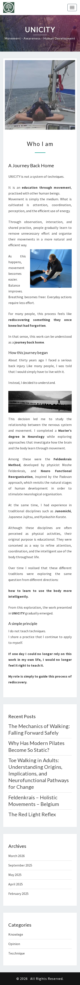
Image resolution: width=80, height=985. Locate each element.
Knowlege (15, 934)
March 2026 (16, 856)
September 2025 (20, 865)
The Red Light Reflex (32, 814)
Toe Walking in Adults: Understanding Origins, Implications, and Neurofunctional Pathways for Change (38, 773)
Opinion (14, 944)
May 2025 (15, 875)
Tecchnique (16, 953)
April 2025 (15, 884)
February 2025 (18, 893)
